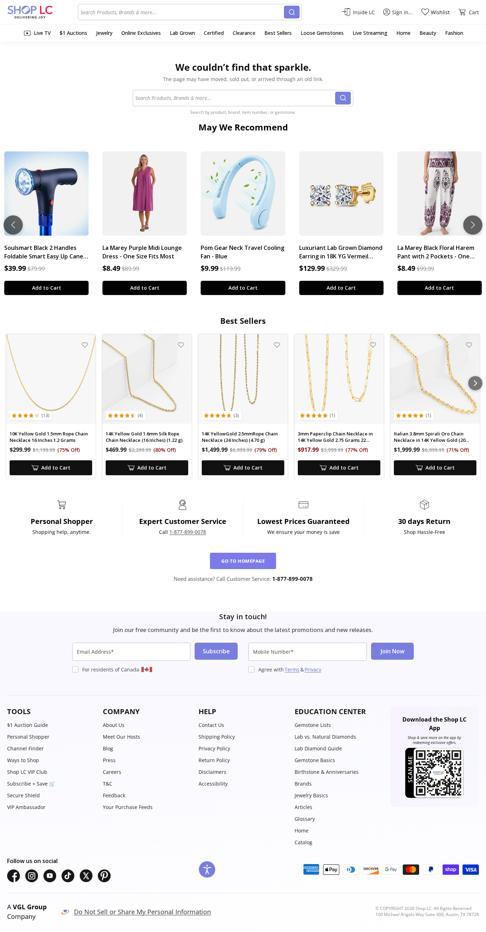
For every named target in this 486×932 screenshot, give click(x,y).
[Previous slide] (13, 225)
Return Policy (214, 760)
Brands (303, 783)
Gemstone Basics (315, 760)
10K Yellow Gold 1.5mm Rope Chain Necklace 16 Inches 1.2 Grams (49, 437)
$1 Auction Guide (27, 725)
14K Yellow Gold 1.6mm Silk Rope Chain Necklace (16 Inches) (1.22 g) (144, 437)
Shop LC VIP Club (27, 771)
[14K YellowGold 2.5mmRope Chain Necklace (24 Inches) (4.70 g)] (243, 379)
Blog (108, 748)
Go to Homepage (243, 561)
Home (301, 830)
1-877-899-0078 (187, 532)
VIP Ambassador (26, 807)
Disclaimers (212, 771)
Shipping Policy (217, 736)
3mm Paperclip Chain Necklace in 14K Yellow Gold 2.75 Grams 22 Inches (335, 437)
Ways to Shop (23, 760)
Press (109, 760)
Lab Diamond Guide (318, 748)
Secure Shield (23, 795)
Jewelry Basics (311, 795)
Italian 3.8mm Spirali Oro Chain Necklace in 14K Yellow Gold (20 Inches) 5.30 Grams (429, 437)
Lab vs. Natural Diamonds (325, 736)
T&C (107, 783)
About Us (114, 725)
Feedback (114, 795)
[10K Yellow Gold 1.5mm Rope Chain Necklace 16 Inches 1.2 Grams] (51, 379)
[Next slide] (472, 225)
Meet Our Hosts (121, 736)
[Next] (475, 383)
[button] (51, 711)
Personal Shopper (28, 736)
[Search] (292, 12)
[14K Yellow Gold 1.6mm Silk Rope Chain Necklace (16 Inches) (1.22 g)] (147, 379)
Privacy (313, 669)
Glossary (305, 818)
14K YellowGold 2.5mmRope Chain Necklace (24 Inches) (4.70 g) (240, 437)
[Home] (42, 12)
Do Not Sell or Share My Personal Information (142, 911)
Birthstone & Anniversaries (327, 771)
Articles (303, 807)
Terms (292, 669)
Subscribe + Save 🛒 (31, 783)
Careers (112, 771)
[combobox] (182, 12)
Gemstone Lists (313, 725)
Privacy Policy (214, 748)
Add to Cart (46, 287)
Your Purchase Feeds (128, 807)
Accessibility (213, 783)
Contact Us (211, 725)
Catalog (303, 842)
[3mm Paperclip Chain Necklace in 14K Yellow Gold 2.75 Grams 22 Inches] (339, 379)
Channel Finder (25, 748)
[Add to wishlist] (85, 345)
